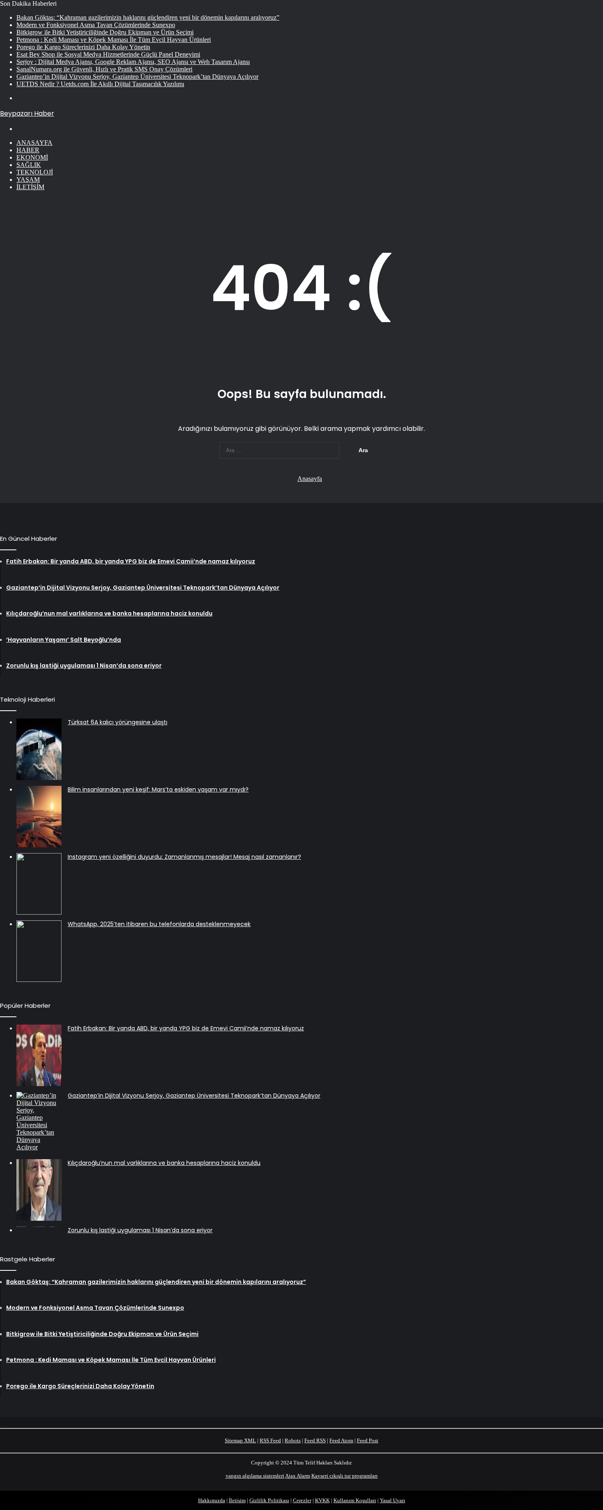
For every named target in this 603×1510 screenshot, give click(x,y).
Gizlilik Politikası (269, 1500)
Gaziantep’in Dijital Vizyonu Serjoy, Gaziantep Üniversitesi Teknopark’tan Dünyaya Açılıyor (137, 76)
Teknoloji (34, 172)
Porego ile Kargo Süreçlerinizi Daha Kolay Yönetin (83, 46)
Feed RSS (315, 1440)
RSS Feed (270, 1440)
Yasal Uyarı (392, 1500)
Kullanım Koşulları (354, 1500)
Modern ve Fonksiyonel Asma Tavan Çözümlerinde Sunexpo (95, 24)
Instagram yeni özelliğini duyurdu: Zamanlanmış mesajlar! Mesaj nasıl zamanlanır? (184, 857)
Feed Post (367, 1440)
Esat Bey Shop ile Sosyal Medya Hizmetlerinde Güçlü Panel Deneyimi (108, 54)
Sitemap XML (240, 1440)
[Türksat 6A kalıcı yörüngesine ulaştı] (39, 749)
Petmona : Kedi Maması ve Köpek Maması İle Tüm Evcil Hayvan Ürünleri (113, 39)
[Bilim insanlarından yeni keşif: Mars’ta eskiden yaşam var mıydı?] (39, 816)
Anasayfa (34, 142)
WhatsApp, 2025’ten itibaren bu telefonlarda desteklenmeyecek (159, 924)
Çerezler (302, 1500)
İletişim (30, 186)
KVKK (322, 1500)
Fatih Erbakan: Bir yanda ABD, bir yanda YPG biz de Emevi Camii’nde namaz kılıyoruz (186, 1028)
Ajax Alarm (297, 1476)
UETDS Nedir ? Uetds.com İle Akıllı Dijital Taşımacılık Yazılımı (100, 83)
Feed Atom (341, 1440)
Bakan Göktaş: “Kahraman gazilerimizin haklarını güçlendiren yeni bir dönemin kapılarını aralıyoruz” (147, 17)
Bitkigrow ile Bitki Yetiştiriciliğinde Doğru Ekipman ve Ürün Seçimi (105, 32)
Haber (27, 149)
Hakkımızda (211, 1500)
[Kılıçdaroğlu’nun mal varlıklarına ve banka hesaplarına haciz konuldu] (39, 1190)
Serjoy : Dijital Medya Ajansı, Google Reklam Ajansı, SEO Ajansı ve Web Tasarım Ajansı (133, 61)
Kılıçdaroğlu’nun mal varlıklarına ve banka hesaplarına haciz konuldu (164, 1163)
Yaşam (28, 179)
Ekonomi (32, 157)
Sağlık (28, 164)
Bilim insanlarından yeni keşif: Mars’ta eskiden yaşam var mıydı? (158, 789)
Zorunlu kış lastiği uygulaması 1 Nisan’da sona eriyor (140, 1230)
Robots (293, 1440)
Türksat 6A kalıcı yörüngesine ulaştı (117, 722)
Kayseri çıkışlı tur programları (344, 1476)
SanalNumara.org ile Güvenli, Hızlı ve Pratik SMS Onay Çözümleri (104, 69)
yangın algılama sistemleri (255, 1476)
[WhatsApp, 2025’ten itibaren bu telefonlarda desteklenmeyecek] (39, 951)
